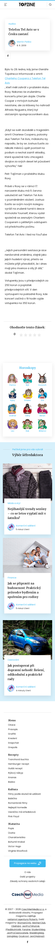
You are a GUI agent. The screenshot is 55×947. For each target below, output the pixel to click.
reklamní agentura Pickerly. (22, 919)
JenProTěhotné (30, 926)
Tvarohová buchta (18, 759)
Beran (42, 415)
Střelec (27, 400)
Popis (11, 828)
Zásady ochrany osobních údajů (27, 881)
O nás (27, 872)
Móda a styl (14, 503)
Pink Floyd (13, 816)
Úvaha (11, 832)
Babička (12, 798)
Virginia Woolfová (17, 850)
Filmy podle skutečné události (24, 794)
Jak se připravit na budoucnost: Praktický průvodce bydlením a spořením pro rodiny (24, 590)
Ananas (12, 777)
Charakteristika (16, 837)
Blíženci (42, 431)
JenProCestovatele (17, 932)
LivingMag (12, 936)
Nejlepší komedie (17, 807)
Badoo (11, 782)
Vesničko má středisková (22, 812)
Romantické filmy (17, 803)
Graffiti (12, 733)
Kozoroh (42, 385)
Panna (12, 385)
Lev (12, 431)
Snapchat (13, 742)
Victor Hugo (14, 846)
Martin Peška (24, 41)
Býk (27, 385)
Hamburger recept (18, 764)
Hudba (12, 23)
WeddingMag (36, 932)
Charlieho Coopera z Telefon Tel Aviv (25, 81)
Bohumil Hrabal (16, 841)
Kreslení (12, 738)
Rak (27, 431)
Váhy (27, 415)
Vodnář (12, 415)
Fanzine (26, 929)
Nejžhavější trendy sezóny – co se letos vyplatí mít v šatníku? (27, 513)
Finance (12, 577)
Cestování (13, 659)
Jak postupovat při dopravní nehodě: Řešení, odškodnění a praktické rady (26, 672)
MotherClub (38, 922)
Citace (11, 724)
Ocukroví (24, 936)
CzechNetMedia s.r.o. (32, 909)
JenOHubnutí (37, 936)
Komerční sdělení (26, 525)
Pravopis (13, 729)
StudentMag (38, 929)
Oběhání (16, 926)
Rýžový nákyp (15, 773)
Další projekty (27, 876)
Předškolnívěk (13, 929)
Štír (42, 400)
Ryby (12, 400)
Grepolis (12, 747)
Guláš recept (15, 768)
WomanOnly (24, 922)
